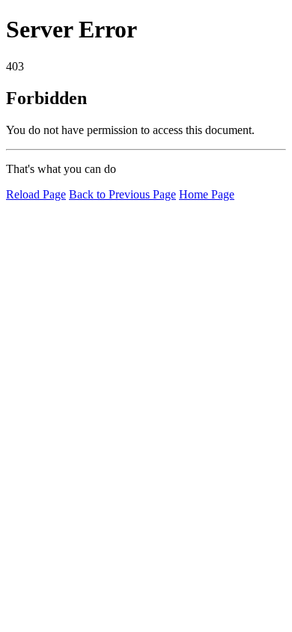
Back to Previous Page (122, 194)
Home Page (206, 194)
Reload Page (36, 194)
